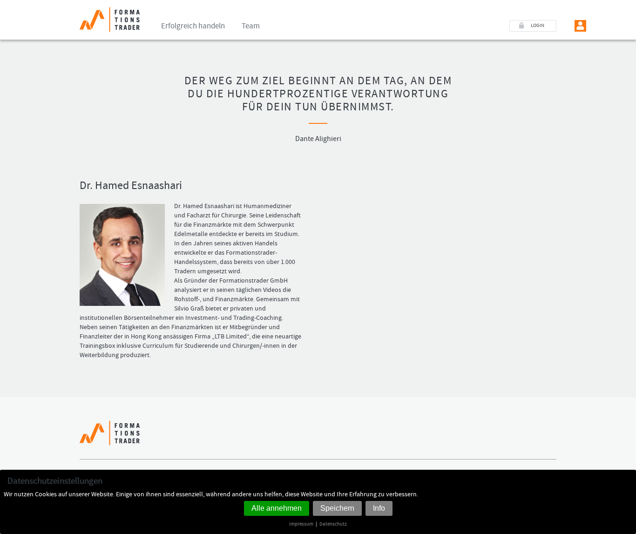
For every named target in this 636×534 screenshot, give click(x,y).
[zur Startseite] (110, 16)
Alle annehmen (276, 508)
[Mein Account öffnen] (580, 26)
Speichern (337, 508)
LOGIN (537, 25)
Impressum (301, 523)
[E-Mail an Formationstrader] (593, 26)
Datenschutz (333, 523)
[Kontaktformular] (606, 26)
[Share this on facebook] (525, 437)
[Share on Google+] (550, 437)
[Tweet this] (538, 437)
